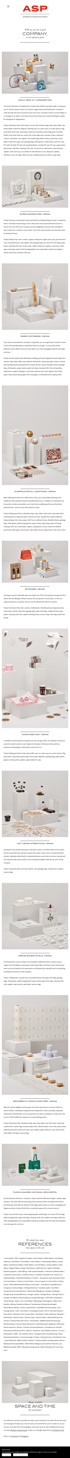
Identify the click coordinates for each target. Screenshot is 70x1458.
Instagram (24, 1436)
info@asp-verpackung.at (18, 1430)
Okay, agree (6, 1455)
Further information (20, 1455)
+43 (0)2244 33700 (58, 1430)
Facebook (14, 1436)
